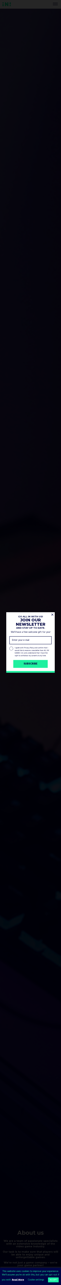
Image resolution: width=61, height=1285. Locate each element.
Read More (18, 1280)
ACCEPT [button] (53, 1280)
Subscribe (31, 664)
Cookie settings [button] (36, 1280)
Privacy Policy (29, 648)
